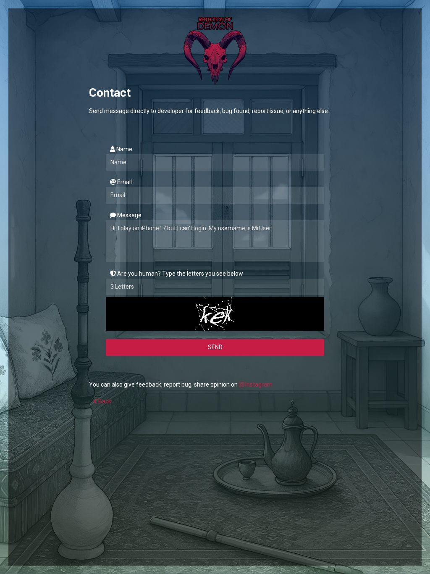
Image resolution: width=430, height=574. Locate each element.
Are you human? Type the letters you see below (179, 273)
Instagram (258, 384)
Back (104, 401)
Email (124, 182)
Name (123, 149)
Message (129, 215)
